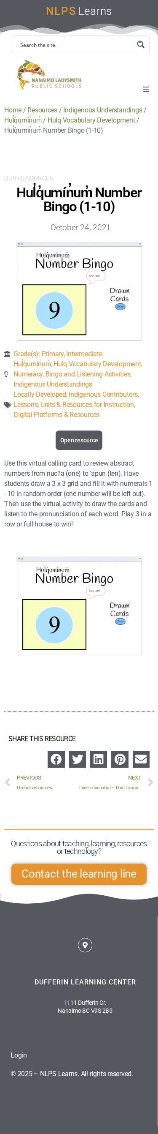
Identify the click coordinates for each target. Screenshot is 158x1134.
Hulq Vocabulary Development (97, 364)
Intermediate (84, 354)
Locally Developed (39, 394)
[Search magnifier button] (141, 44)
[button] (146, 89)
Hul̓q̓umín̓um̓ (32, 364)
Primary (53, 354)
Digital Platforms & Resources (56, 415)
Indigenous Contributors (103, 394)
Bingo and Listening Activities (88, 374)
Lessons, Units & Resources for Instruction (73, 405)
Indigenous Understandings (52, 384)
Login (19, 1055)
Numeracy (28, 374)
